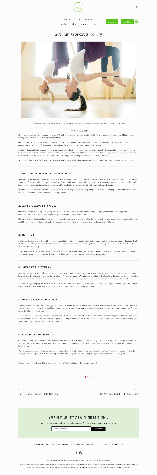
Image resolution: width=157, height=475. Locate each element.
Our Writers (62, 444)
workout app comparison (86, 363)
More (93, 24)
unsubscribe (94, 460)
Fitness (78, 19)
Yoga (20, 315)
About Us (67, 19)
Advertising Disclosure (111, 444)
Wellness (90, 19)
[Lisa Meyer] (76, 452)
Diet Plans (127, 22)
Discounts (112, 22)
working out (46, 135)
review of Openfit (64, 363)
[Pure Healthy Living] (80, 452)
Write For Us (77, 444)
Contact (50, 444)
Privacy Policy (85, 460)
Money (84, 24)
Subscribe (38, 444)
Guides (74, 24)
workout (66, 142)
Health (64, 24)
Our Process (92, 444)
